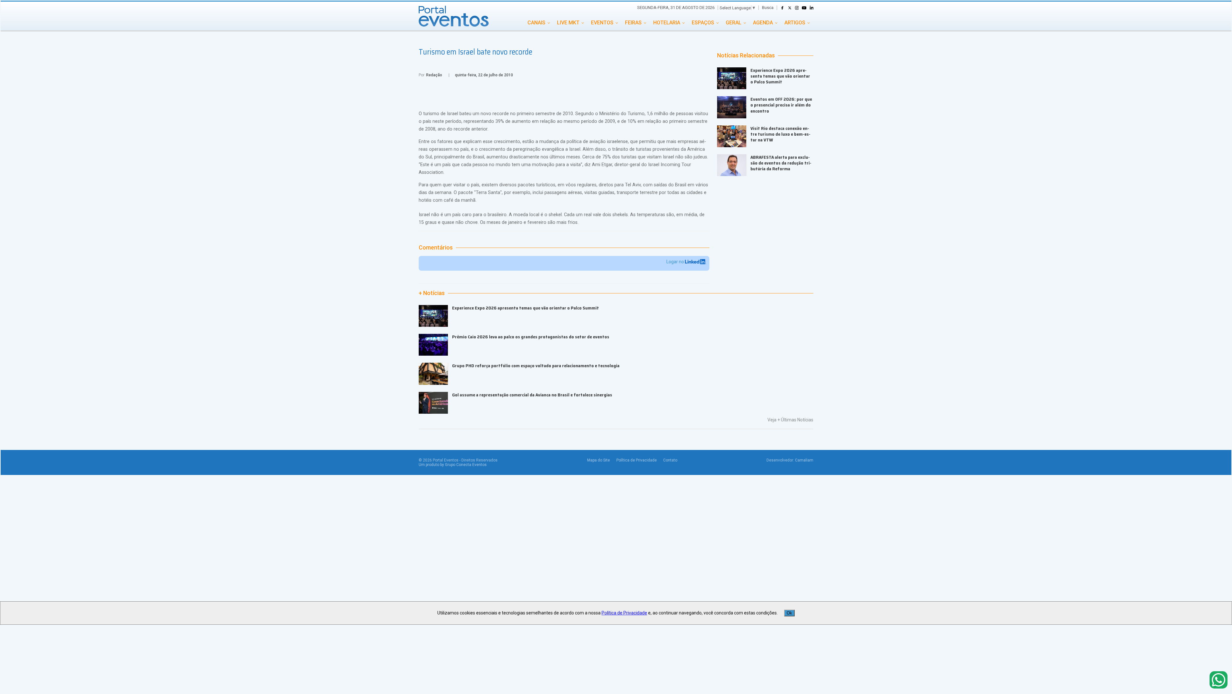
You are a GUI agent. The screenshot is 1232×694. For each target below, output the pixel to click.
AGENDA (763, 23)
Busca (768, 7)
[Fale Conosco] (1219, 680)
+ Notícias (432, 293)
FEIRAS (633, 23)
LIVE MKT (568, 23)
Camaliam (804, 460)
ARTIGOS (794, 23)
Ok (789, 613)
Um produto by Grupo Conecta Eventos (453, 464)
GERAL (733, 23)
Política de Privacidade (636, 460)
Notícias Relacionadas (746, 55)
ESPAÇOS (703, 23)
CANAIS (536, 23)
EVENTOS (602, 23)
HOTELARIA (666, 23)
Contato (670, 460)
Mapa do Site (598, 460)
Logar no (675, 261)
